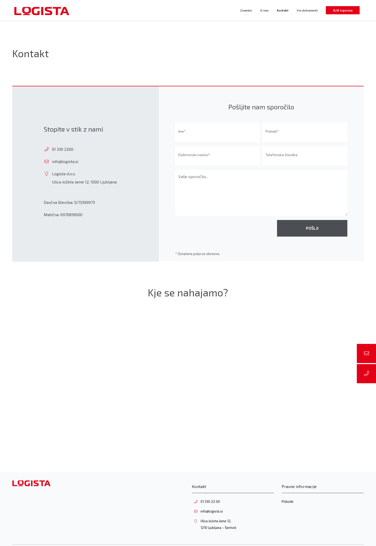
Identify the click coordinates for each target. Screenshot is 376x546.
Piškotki (287, 501)
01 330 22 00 (210, 501)
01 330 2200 (62, 149)
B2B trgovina (342, 10)
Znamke (246, 10)
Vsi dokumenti (307, 10)
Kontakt (283, 10)
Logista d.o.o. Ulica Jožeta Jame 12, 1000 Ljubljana (84, 177)
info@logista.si (65, 161)
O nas (264, 10)
